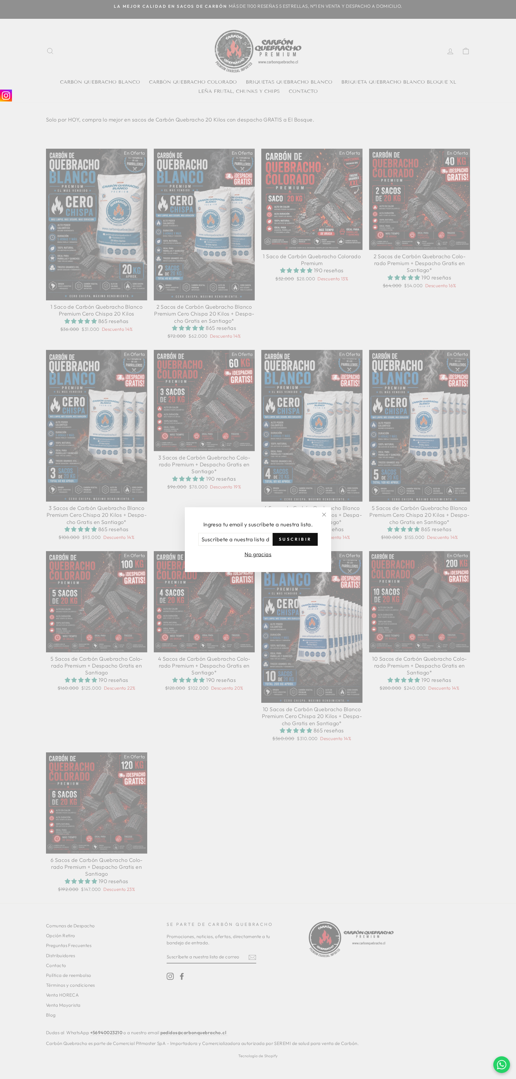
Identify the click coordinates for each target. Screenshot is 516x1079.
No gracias (258, 554)
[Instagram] (6, 96)
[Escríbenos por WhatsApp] (501, 1064)
